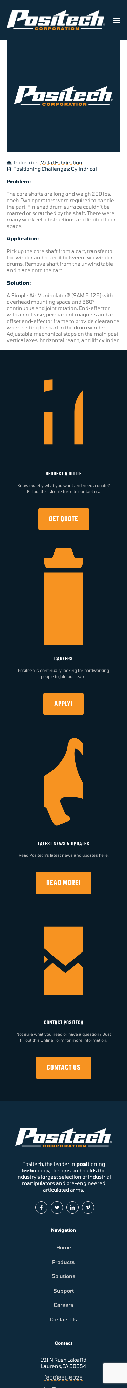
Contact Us (63, 1319)
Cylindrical (84, 169)
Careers (63, 1305)
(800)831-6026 (63, 1377)
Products (63, 1262)
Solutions (64, 1276)
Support (64, 1291)
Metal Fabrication (61, 162)
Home (63, 1247)
